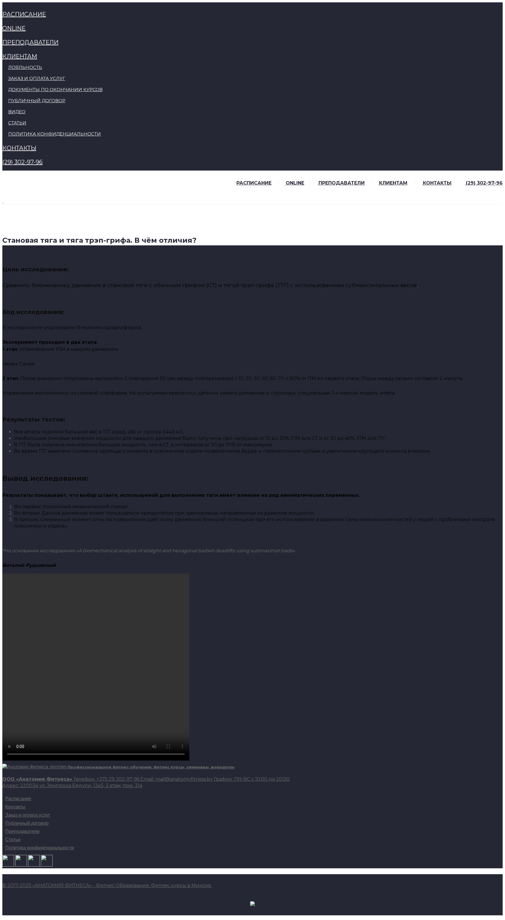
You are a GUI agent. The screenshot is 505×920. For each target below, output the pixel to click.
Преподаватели (22, 831)
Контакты (15, 807)
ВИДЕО (16, 111)
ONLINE (14, 28)
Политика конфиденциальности (39, 848)
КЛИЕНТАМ (19, 56)
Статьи (12, 840)
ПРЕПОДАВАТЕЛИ (30, 42)
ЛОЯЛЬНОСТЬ (25, 67)
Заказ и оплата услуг (27, 815)
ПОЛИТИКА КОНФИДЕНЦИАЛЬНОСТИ (54, 134)
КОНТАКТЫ (19, 148)
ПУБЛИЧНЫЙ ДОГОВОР (36, 100)
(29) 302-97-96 (22, 162)
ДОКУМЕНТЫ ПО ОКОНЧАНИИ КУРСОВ (55, 89)
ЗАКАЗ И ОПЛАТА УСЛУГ (36, 78)
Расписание (18, 799)
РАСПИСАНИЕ (24, 14)
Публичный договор (27, 823)
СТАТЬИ (17, 123)
